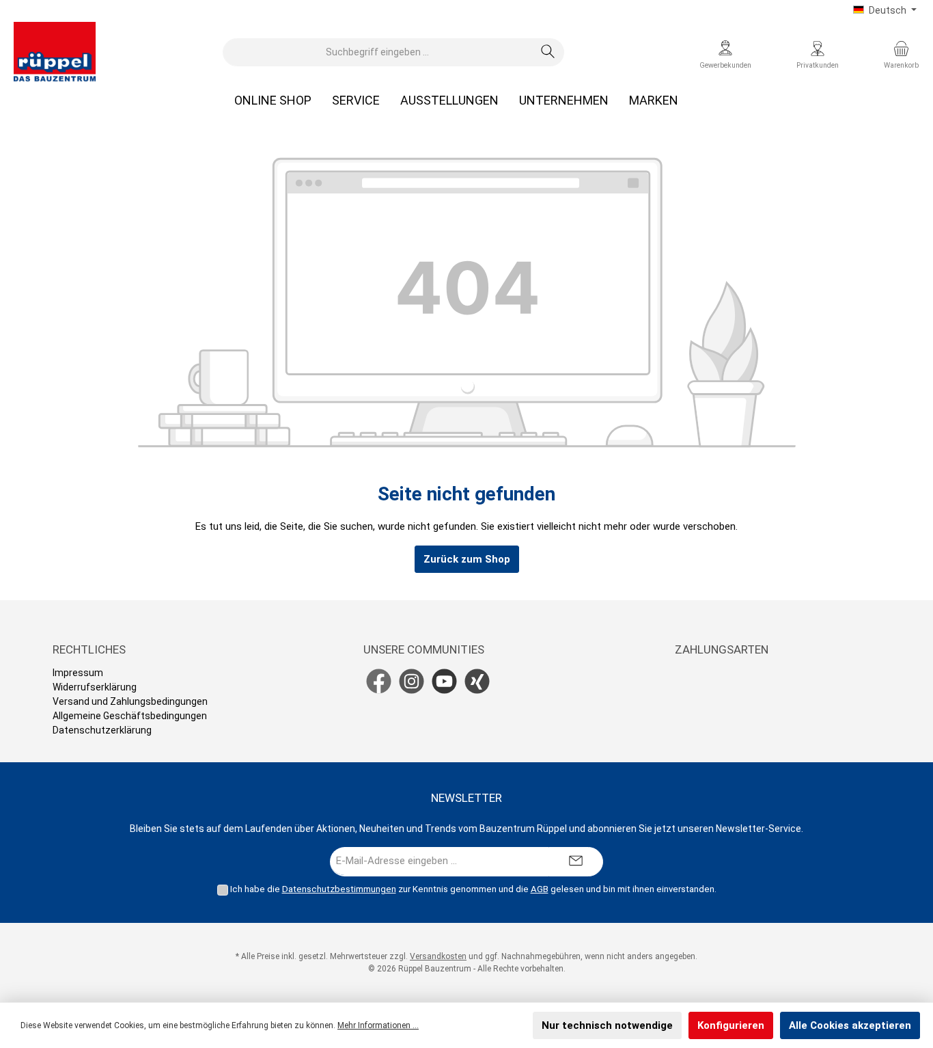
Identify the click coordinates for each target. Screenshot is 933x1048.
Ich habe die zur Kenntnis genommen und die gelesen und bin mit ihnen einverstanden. (473, 889)
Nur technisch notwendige (607, 1025)
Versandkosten (438, 956)
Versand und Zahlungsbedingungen (130, 701)
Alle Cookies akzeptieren (850, 1025)
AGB (539, 889)
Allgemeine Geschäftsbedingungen (130, 715)
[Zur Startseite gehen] (55, 52)
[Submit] (575, 861)
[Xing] (477, 681)
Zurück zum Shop (466, 559)
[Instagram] (411, 681)
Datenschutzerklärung (102, 730)
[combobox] (378, 52)
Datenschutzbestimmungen (339, 889)
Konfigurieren (730, 1025)
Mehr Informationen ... (378, 1025)
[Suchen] (548, 52)
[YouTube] (444, 681)
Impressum (78, 672)
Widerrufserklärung (95, 687)
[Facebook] (378, 681)
